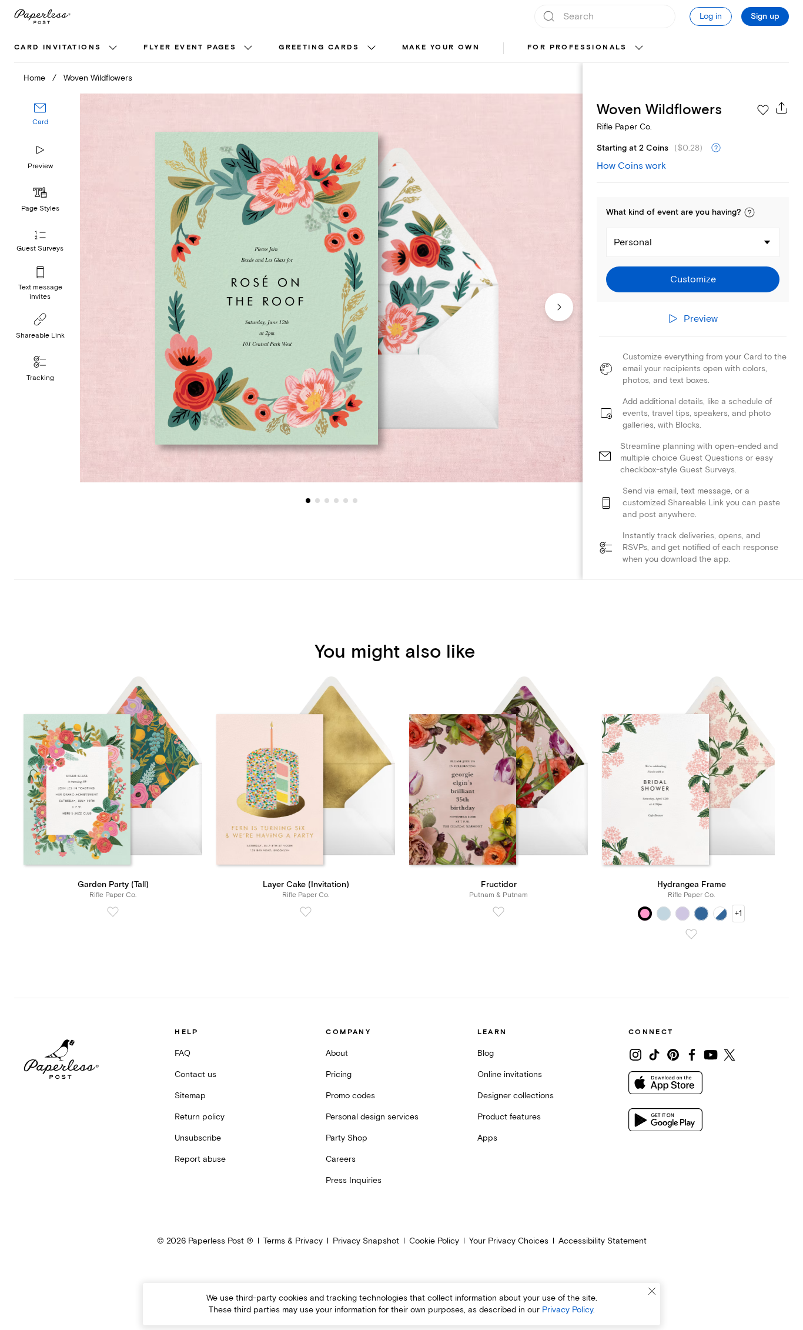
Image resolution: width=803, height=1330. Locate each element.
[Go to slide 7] (355, 500)
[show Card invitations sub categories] (113, 48)
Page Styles (40, 208)
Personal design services (372, 1117)
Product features (509, 1117)
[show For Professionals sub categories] (639, 48)
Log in (711, 16)
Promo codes (350, 1096)
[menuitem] (67, 48)
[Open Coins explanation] (716, 148)
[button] (749, 212)
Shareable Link (40, 335)
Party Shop (346, 1138)
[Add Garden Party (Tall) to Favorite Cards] (113, 912)
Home (34, 78)
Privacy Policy (567, 1310)
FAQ (182, 1053)
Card (40, 122)
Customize (693, 279)
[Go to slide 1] (308, 500)
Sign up (765, 16)
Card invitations (57, 47)
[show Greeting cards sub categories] (371, 48)
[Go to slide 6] (345, 500)
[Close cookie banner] (652, 1291)
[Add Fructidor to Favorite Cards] (498, 912)
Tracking (40, 378)
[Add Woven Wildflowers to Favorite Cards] (763, 110)
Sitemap (190, 1096)
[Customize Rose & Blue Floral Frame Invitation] (331, 288)
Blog (485, 1053)
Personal (633, 242)
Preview (40, 166)
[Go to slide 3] (317, 500)
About (337, 1053)
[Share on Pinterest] (673, 1055)
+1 (738, 913)
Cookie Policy (434, 1241)
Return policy (200, 1117)
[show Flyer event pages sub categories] (248, 48)
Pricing (339, 1074)
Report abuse (200, 1159)
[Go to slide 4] (326, 500)
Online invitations (509, 1074)
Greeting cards (319, 47)
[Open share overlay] (782, 108)
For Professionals (577, 47)
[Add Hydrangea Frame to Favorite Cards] (691, 934)
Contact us (195, 1074)
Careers (341, 1159)
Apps (487, 1138)
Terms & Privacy (293, 1241)
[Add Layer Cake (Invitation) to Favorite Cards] (306, 912)
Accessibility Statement (602, 1241)
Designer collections (515, 1096)
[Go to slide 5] (336, 500)
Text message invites (40, 292)
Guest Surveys (39, 248)
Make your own (441, 47)
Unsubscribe (198, 1138)
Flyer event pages (189, 47)
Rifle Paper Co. (624, 127)
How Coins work (631, 166)
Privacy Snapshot (366, 1241)
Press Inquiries (354, 1180)
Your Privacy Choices (508, 1241)
